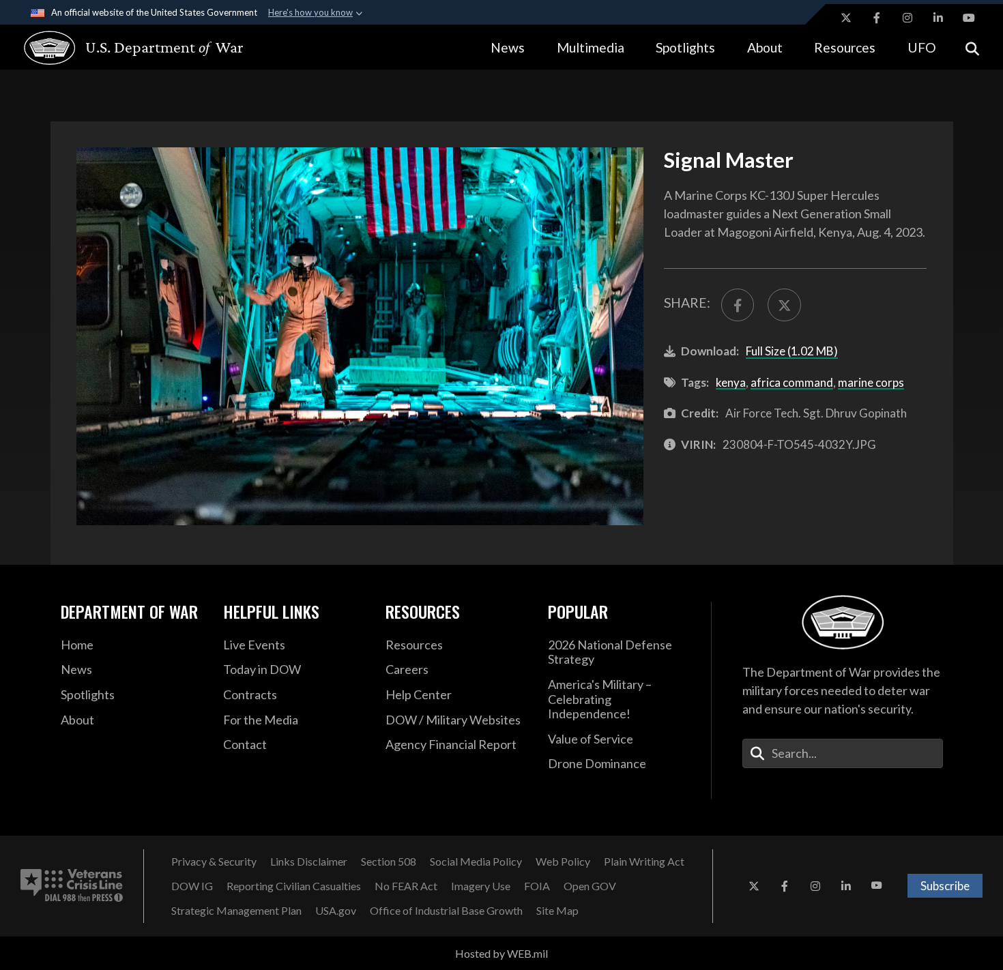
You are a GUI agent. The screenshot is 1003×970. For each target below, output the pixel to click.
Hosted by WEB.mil (501, 953)
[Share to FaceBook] (737, 305)
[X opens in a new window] (846, 18)
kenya (731, 382)
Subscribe (945, 886)
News (508, 47)
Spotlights (685, 47)
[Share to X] (784, 305)
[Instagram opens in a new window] (907, 18)
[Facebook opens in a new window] (877, 18)
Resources (844, 47)
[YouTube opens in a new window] (969, 18)
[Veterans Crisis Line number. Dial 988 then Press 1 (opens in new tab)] (71, 886)
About (765, 47)
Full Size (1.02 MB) (792, 351)
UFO (921, 47)
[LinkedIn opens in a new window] (938, 18)
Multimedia (590, 47)
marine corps (871, 382)
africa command (792, 382)
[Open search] (972, 47)
